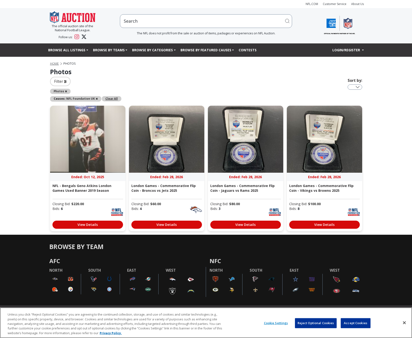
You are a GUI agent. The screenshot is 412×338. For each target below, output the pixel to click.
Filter (59, 81)
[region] (206, 322)
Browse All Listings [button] (66, 50)
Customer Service (334, 4)
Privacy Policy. (111, 333)
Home (54, 64)
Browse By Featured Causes (205, 50)
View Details (87, 224)
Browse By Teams (109, 50)
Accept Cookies (355, 323)
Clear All (111, 98)
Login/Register (346, 50)
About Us (357, 4)
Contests (248, 50)
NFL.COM (312, 4)
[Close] (404, 322)
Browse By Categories (152, 50)
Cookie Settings (276, 323)
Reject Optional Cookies (316, 323)
